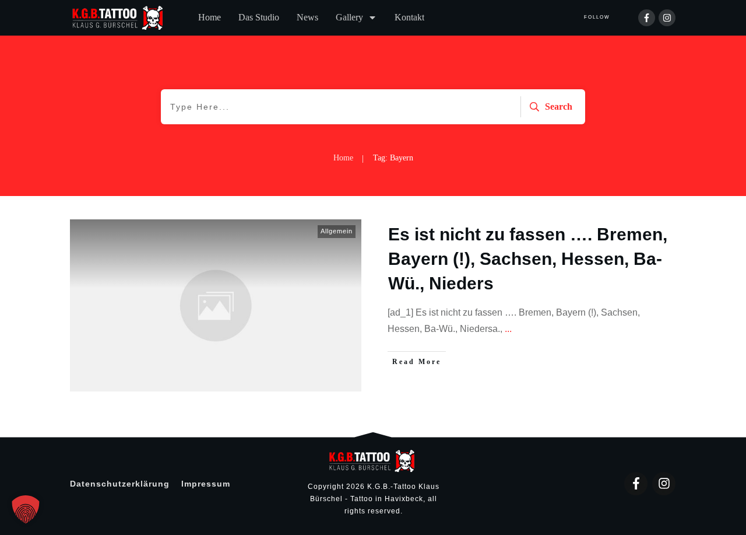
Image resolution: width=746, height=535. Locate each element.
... (508, 329)
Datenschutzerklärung (120, 483)
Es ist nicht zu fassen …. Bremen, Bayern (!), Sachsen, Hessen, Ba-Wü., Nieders (527, 259)
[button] (25, 509)
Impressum (205, 483)
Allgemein (337, 231)
